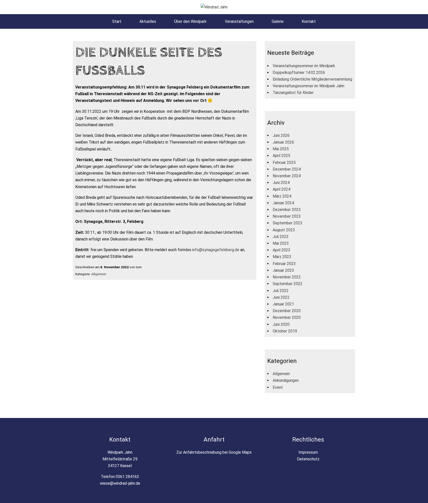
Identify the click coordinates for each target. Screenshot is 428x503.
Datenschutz (308, 459)
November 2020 (287, 317)
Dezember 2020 (287, 310)
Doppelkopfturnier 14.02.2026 (299, 72)
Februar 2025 (284, 162)
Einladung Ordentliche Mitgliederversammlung (312, 79)
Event (278, 387)
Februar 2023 (284, 263)
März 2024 (282, 196)
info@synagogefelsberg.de (215, 249)
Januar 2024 (283, 203)
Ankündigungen (286, 380)
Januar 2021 (283, 304)
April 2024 (281, 189)
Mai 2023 (281, 243)
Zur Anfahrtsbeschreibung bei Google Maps (214, 452)
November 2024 (287, 176)
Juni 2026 (281, 135)
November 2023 (287, 216)
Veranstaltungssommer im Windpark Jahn (308, 86)
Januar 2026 (283, 142)
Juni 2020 (281, 324)
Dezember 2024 (287, 169)
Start (116, 21)
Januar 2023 (283, 270)
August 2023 (284, 230)
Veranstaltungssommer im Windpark (304, 65)
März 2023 (282, 256)
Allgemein (98, 274)
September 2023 (287, 223)
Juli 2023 (281, 236)
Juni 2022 (281, 297)
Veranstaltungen (239, 21)
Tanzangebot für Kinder (293, 92)
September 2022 (287, 283)
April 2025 (281, 155)
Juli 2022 (281, 290)
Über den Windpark (190, 21)
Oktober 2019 (285, 331)
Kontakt (309, 21)
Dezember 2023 (287, 209)
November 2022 (287, 277)
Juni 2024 (281, 182)
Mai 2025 (281, 149)
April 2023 (281, 250)
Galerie (278, 21)
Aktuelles (147, 21)
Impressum (308, 452)
